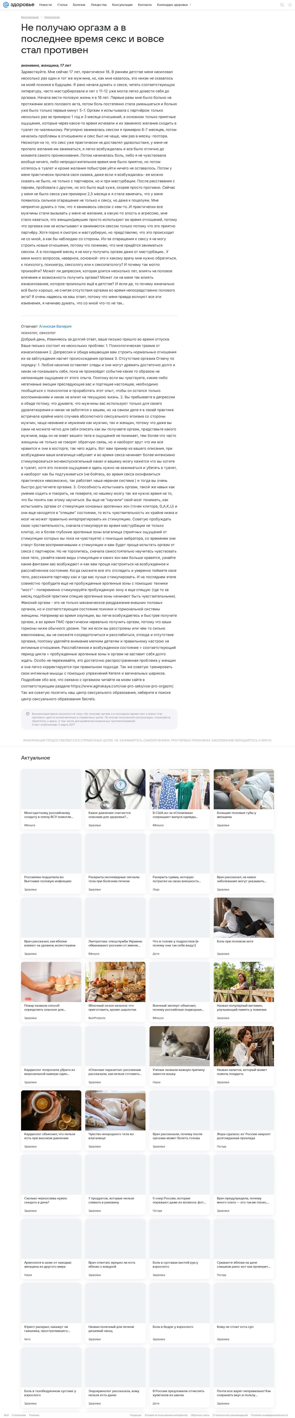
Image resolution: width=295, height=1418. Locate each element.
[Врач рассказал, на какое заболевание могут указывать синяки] (244, 863)
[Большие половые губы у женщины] (244, 799)
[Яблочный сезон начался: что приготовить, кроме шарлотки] (115, 992)
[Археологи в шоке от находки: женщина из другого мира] (51, 1249)
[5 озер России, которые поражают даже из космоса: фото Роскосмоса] (180, 1185)
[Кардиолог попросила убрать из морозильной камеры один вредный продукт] (51, 1056)
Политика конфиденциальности (269, 1415)
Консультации (30, 17)
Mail (6, 1415)
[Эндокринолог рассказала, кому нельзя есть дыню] (115, 1377)
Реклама (34, 1415)
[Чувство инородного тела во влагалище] (115, 1120)
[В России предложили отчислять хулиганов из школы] (180, 1377)
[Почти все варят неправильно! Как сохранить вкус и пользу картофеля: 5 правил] (244, 1377)
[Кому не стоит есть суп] (244, 1313)
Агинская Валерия (55, 326)
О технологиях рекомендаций (230, 1415)
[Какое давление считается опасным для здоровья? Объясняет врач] (115, 799)
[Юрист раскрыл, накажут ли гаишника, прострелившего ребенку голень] (51, 1313)
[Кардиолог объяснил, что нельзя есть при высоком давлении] (51, 1120)
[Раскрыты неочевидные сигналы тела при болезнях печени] (115, 863)
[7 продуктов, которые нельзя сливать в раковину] (115, 1185)
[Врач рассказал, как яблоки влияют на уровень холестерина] (51, 928)
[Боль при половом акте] (244, 928)
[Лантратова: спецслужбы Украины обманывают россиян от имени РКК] (115, 928)
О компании (19, 1415)
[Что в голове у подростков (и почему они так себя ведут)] (180, 928)
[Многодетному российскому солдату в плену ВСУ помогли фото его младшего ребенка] (51, 799)
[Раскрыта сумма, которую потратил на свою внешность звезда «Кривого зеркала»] (180, 863)
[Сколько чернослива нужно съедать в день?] (51, 1185)
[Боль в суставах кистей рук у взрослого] (180, 1249)
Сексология (52, 17)
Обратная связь (200, 1415)
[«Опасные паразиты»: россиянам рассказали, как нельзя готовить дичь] (115, 1056)
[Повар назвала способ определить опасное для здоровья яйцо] (51, 992)
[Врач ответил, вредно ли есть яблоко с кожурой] (115, 1249)
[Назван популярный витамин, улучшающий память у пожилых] (244, 992)
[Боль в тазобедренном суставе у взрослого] (51, 1377)
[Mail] (6, 5)
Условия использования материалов (166, 1415)
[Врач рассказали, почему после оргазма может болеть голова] (180, 1120)
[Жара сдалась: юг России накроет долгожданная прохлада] (244, 1120)
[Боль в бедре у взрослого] (180, 1313)
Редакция (135, 1415)
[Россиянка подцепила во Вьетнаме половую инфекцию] (51, 863)
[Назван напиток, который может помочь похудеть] (244, 1056)
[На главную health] (22, 5)
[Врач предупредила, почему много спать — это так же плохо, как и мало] (244, 1185)
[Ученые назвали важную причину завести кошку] (180, 1056)
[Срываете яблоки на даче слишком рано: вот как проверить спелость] (244, 1249)
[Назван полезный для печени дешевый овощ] (115, 1313)
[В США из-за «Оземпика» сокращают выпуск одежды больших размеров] (180, 799)
